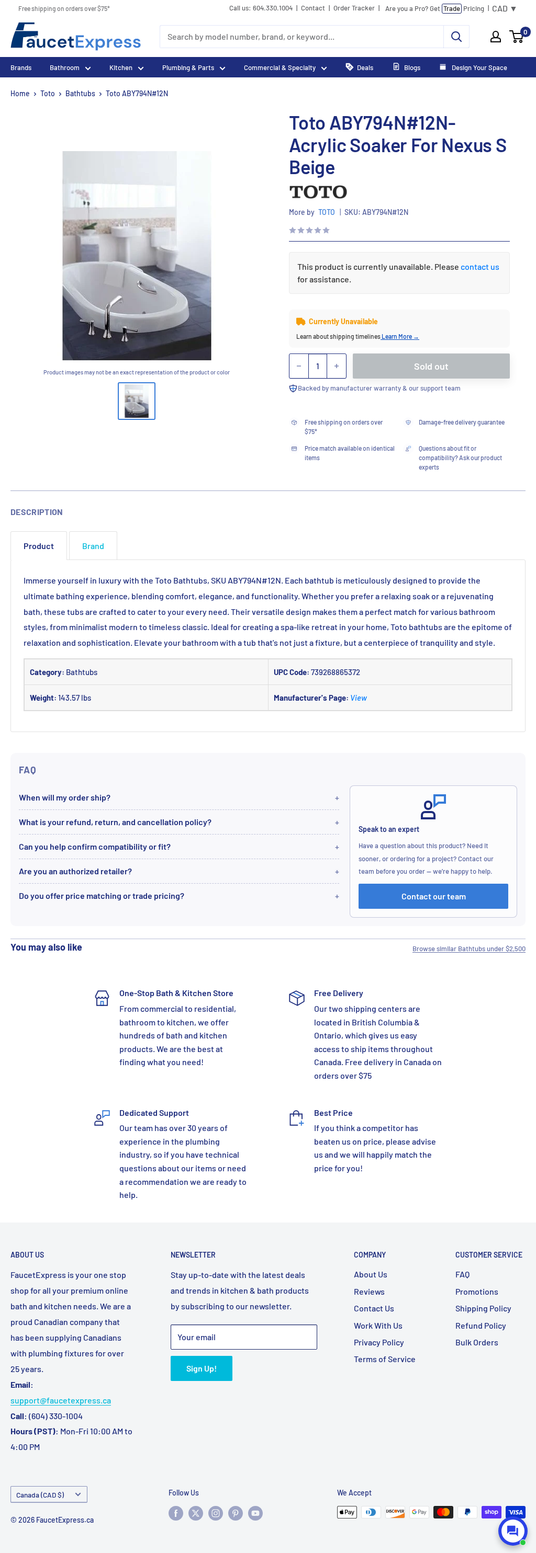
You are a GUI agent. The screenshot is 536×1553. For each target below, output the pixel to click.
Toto (47, 93)
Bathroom (65, 67)
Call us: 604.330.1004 (261, 8)
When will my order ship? (64, 797)
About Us (370, 1274)
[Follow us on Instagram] (215, 1513)
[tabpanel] (268, 646)
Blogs (412, 67)
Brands (20, 67)
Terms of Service (385, 1359)
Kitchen (120, 67)
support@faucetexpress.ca (60, 1400)
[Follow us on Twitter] (195, 1513)
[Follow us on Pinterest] (235, 1513)
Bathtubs (80, 93)
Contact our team (433, 896)
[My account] (495, 36)
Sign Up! (201, 1368)
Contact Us (374, 1308)
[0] (516, 36)
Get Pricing (434, 8)
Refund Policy (480, 1325)
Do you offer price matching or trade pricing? (101, 895)
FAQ (462, 1274)
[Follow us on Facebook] (176, 1513)
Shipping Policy (483, 1308)
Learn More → (400, 336)
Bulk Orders (476, 1342)
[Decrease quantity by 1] (298, 366)
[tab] (38, 545)
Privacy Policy (379, 1342)
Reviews (369, 1291)
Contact (313, 8)
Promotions (476, 1291)
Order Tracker (354, 8)
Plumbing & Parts (188, 67)
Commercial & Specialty (280, 67)
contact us (480, 266)
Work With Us (378, 1325)
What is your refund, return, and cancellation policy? (115, 822)
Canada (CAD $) (40, 1494)
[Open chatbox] (513, 1531)
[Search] (456, 36)
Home (20, 93)
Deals (365, 67)
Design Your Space (478, 67)
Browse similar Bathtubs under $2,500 (469, 948)
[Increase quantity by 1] (336, 366)
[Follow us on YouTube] (255, 1513)
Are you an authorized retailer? (75, 871)
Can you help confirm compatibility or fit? (95, 846)
